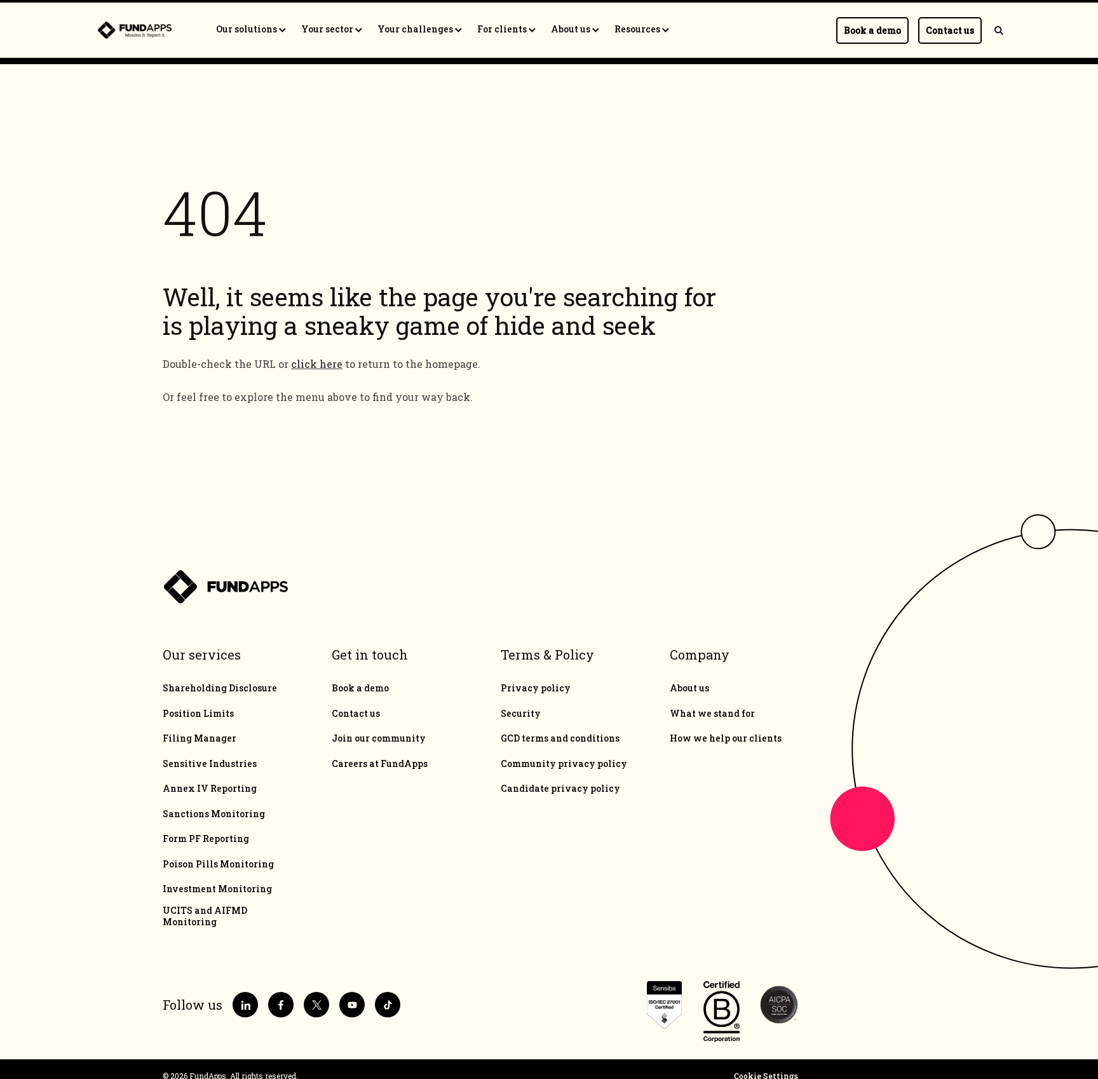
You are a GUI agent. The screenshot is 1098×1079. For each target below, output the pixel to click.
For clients (503, 29)
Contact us (950, 30)
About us (571, 29)
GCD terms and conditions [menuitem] (560, 738)
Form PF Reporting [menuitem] (206, 839)
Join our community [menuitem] (379, 738)
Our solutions (247, 29)
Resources (638, 29)
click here (316, 363)
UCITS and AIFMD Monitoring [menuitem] (205, 916)
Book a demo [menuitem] (360, 688)
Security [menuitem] (521, 713)
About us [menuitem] (689, 688)
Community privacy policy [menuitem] (564, 764)
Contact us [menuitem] (356, 713)
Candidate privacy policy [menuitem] (560, 788)
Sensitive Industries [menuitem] (210, 764)
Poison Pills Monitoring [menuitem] (218, 864)
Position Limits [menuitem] (198, 713)
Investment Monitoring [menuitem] (217, 889)
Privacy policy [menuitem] (536, 688)
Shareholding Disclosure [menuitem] (220, 688)
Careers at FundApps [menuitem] (380, 764)
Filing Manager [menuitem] (199, 738)
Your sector (328, 29)
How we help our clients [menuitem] (726, 738)
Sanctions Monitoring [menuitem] (214, 814)
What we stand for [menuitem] (712, 713)
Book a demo (872, 30)
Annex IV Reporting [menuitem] (210, 788)
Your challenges (416, 29)
